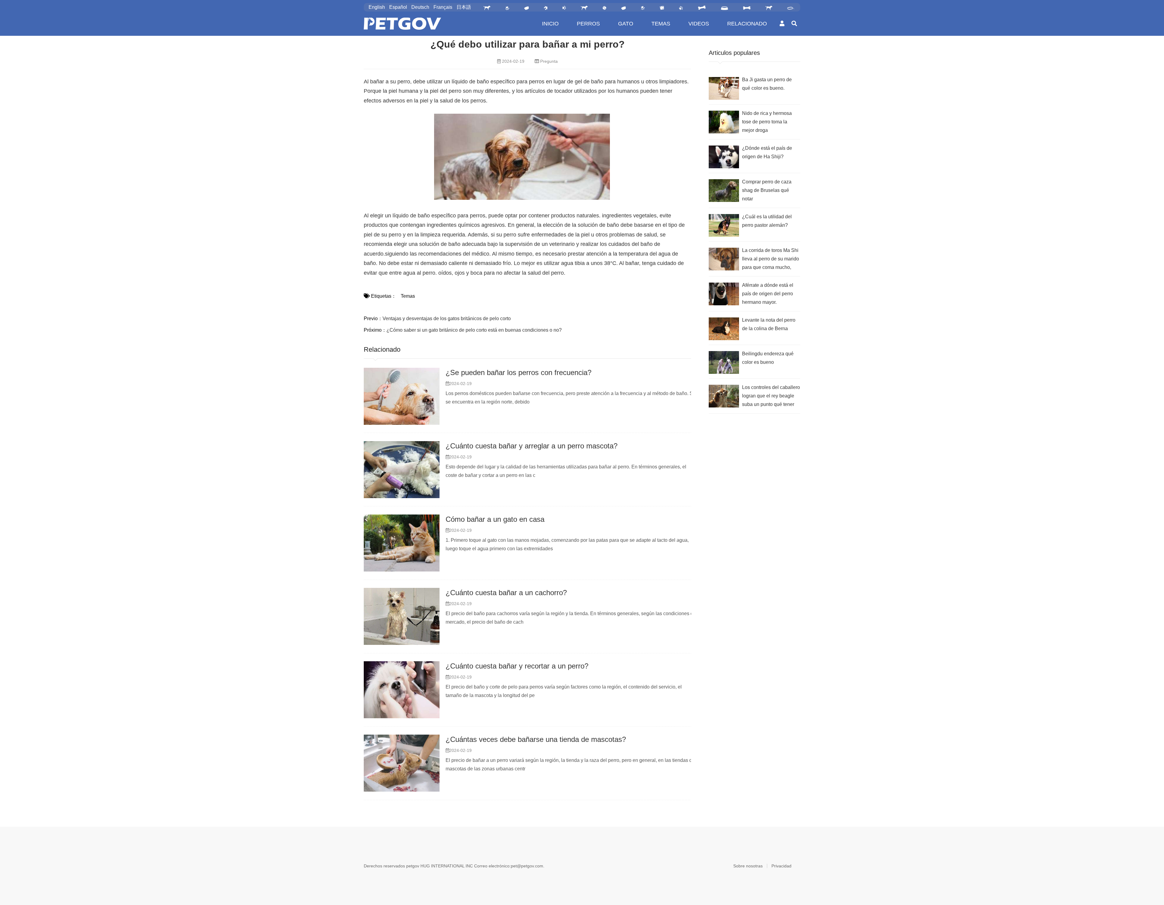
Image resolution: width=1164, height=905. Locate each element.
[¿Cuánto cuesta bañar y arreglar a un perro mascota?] (402, 469)
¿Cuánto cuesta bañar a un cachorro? (506, 592)
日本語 (464, 7)
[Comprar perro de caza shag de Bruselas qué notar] (724, 190)
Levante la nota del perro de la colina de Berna (768, 324)
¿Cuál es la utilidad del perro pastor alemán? (767, 221)
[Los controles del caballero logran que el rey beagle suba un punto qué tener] (724, 396)
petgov (412, 865)
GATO (625, 24)
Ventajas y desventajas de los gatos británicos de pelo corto (447, 318)
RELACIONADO (747, 24)
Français (442, 7)
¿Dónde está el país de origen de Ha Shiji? (767, 152)
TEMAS (660, 24)
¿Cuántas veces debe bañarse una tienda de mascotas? (536, 739)
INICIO (550, 24)
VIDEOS (698, 24)
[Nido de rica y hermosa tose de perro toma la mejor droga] (724, 122)
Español (398, 7)
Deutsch (420, 7)
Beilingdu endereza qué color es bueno (768, 358)
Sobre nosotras (748, 865)
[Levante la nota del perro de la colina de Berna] (724, 328)
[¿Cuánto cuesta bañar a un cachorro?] (402, 616)
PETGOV (402, 24)
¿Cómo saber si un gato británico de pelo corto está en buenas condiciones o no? (474, 330)
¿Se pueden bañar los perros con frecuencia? (518, 372)
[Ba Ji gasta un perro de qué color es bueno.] (724, 88)
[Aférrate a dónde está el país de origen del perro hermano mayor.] (724, 294)
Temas (408, 296)
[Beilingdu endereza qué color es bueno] (724, 362)
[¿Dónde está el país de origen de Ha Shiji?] (724, 157)
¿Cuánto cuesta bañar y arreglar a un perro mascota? (531, 446)
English (377, 7)
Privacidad (781, 865)
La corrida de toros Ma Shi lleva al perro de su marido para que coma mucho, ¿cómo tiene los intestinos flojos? (770, 260)
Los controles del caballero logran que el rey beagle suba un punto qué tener (771, 396)
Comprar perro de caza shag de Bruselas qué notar (766, 190)
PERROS (588, 24)
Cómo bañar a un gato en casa (495, 519)
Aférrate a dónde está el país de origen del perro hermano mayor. (767, 294)
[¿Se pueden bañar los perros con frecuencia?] (402, 396)
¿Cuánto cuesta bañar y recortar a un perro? (517, 666)
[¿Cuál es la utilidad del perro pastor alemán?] (724, 225)
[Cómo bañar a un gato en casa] (402, 543)
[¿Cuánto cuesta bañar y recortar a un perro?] (402, 689)
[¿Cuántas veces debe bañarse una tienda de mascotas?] (402, 763)
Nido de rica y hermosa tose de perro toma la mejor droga (767, 122)
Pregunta (549, 61)
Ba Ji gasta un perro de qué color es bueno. (767, 84)
